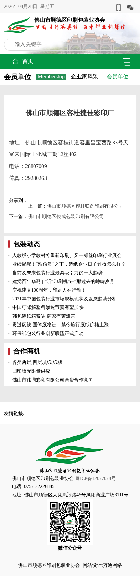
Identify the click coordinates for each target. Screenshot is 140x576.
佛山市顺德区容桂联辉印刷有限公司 (85, 206)
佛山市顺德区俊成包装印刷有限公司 (66, 216)
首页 (27, 61)
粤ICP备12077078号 (95, 478)
